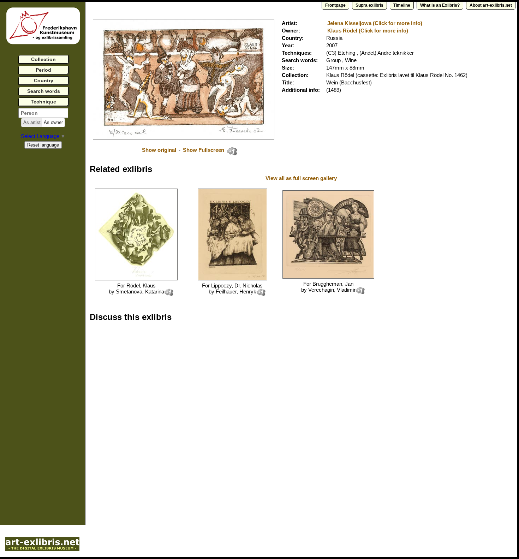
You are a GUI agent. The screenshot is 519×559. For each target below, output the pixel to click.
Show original (159, 150)
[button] (32, 122)
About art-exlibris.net (491, 5)
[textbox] (43, 113)
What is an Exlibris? (440, 5)
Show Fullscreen (204, 150)
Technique (43, 102)
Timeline (401, 5)
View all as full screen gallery (302, 178)
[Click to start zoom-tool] (183, 138)
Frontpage (335, 5)
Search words (43, 91)
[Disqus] (198, 417)
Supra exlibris (369, 5)
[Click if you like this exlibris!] (232, 151)
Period (43, 70)
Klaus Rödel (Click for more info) (367, 31)
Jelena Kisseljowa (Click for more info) (374, 23)
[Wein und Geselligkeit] (136, 278)
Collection (43, 59)
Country (43, 80)
